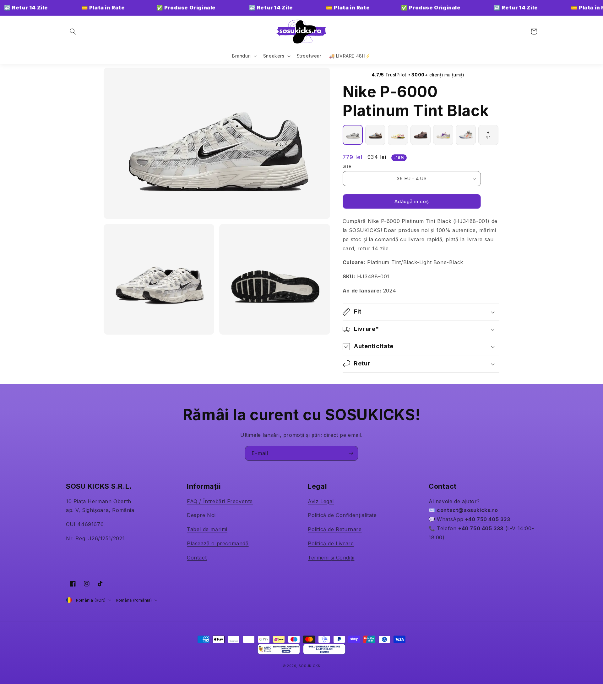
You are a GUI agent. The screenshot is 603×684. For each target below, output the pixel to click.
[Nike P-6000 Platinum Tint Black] (353, 135)
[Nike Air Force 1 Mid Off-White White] (466, 135)
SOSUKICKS (309, 666)
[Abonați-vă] (351, 453)
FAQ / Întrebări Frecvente (220, 501)
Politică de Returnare (335, 529)
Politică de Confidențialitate (342, 515)
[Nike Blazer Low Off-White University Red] (398, 135)
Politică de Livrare (331, 543)
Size (347, 166)
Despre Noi (201, 515)
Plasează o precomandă (218, 543)
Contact (197, 557)
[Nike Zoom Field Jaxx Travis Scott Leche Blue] (375, 135)
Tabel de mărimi (207, 529)
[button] (73, 31)
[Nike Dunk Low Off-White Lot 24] (443, 135)
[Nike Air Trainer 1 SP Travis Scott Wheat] (420, 135)
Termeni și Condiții (331, 557)
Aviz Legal (321, 501)
